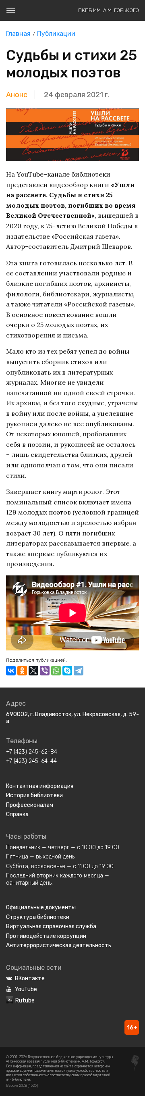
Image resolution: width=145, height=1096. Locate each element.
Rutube (25, 1000)
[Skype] (67, 670)
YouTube (26, 989)
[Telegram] (78, 670)
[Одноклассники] (22, 670)
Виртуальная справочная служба (51, 926)
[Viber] (45, 670)
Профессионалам (29, 805)
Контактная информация (39, 786)
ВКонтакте (30, 978)
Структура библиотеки (37, 917)
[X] (33, 670)
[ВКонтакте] (11, 670)
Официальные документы (41, 907)
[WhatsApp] (56, 670)
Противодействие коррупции (46, 936)
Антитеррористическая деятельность (58, 945)
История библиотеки (34, 795)
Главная (18, 34)
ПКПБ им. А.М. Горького (108, 10)
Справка (17, 814)
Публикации (56, 34)
